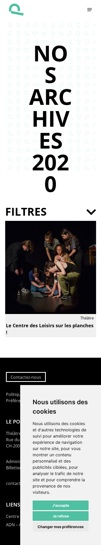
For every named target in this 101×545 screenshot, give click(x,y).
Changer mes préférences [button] (61, 526)
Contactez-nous (26, 377)
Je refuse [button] (61, 516)
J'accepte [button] (60, 505)
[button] (89, 9)
